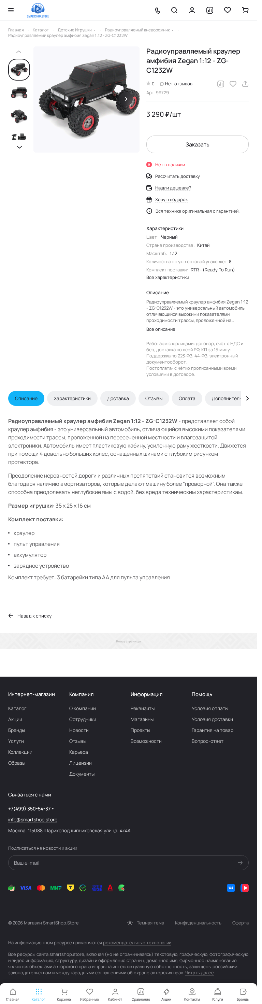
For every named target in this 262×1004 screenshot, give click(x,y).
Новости (79, 730)
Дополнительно (229, 398)
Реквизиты (143, 708)
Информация (146, 694)
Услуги (16, 741)
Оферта (240, 923)
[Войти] (192, 10)
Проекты (140, 730)
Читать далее (199, 973)
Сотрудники (82, 719)
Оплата (187, 398)
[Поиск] (174, 10)
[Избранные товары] (227, 10)
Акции (15, 719)
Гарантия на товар (212, 730)
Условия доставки (212, 719)
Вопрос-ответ (207, 741)
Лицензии (80, 763)
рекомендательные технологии (137, 942)
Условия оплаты (210, 708)
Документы (81, 773)
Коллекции (20, 752)
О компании (82, 708)
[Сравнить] (220, 84)
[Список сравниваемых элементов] (209, 10)
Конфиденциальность (198, 923)
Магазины (142, 719)
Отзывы (153, 398)
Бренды (16, 730)
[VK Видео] (245, 888)
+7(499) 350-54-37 (29, 808)
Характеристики (72, 398)
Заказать (197, 144)
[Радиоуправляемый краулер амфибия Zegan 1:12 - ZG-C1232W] (86, 99)
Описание (26, 398)
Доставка (118, 398)
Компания (81, 694)
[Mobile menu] (10, 10)
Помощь (202, 694)
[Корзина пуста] (245, 10)
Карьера (78, 752)
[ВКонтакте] (231, 888)
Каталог (17, 708)
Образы (16, 763)
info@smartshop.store (32, 819)
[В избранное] (233, 84)
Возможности (146, 741)
